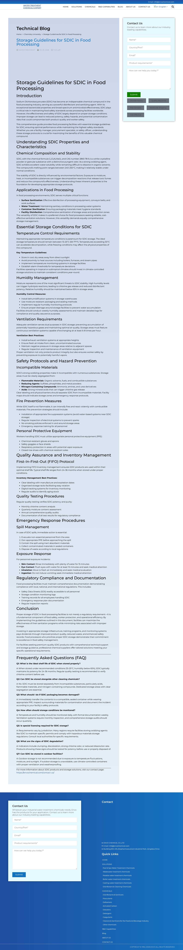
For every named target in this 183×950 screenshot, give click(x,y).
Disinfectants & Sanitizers (113, 895)
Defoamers (107, 902)
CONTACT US (144, 7)
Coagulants (107, 917)
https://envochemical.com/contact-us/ (35, 772)
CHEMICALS (90, 7)
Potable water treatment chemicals (117, 875)
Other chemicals (109, 925)
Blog (120, 7)
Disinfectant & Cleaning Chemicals (117, 887)
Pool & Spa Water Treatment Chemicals (119, 868)
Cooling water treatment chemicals (117, 883)
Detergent (107, 913)
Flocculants (107, 898)
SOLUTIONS (76, 7)
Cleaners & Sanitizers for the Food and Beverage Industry (126, 921)
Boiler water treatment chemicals (116, 879)
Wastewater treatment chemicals (116, 872)
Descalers (107, 910)
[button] (173, 7)
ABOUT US (130, 7)
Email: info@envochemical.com (161, 2)
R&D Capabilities (106, 7)
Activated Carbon (110, 906)
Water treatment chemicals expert (32, 6)
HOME (65, 7)
